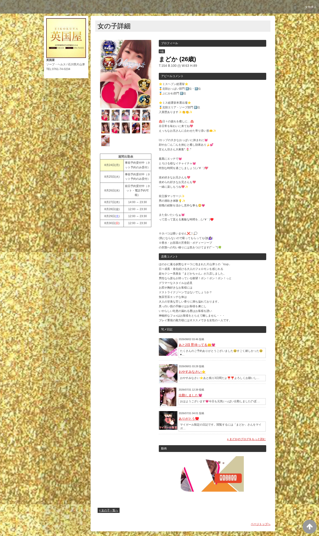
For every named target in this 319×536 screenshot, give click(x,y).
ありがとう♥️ (189, 418)
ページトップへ (260, 524)
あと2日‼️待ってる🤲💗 (197, 345)
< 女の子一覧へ (108, 510)
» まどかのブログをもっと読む (246, 439)
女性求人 (310, 7)
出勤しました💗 (190, 395)
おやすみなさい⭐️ (192, 372)
